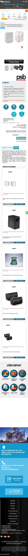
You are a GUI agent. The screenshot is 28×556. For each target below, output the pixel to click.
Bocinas (2, 26)
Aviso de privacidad (12, 511)
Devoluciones (13, 521)
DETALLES (8, 204)
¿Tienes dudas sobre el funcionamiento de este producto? (8, 120)
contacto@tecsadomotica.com (22, 19)
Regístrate (12, 503)
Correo (18, 122)
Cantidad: (15, 135)
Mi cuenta (12, 500)
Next (21, 47)
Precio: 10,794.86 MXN (19, 127)
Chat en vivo (5, 122)
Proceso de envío (13, 518)
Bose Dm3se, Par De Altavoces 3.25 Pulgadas (11, 351)
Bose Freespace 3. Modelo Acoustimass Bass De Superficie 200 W (12, 237)
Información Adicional (4, 554)
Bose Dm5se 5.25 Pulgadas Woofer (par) (10, 313)
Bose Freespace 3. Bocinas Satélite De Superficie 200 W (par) (13, 199)
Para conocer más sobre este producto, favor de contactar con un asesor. (13, 194)
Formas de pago (12, 513)
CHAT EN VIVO (16, 491)
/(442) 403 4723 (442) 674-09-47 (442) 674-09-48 (14, 19)
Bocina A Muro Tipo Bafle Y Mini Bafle (14, 26)
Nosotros (13, 505)
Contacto (13, 508)
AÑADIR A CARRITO (20, 204)
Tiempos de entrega (12, 516)
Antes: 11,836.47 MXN (21, 125)
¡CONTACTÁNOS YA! (17, 479)
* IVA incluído (23, 128)
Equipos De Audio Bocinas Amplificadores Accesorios (11, 24)
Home (2, 23)
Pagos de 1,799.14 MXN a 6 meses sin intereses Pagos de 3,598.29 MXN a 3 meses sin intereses (16, 131)
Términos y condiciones (12, 523)
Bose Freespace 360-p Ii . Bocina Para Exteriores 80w (13, 275)
